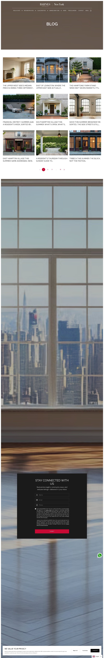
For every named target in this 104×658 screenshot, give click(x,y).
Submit (52, 531)
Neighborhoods (29, 10)
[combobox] (97, 656)
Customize (85, 650)
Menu (87, 10)
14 (60, 169)
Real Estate (16, 10)
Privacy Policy (49, 510)
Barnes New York (54, 10)
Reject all (75, 650)
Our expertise (41, 10)
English (97, 656)
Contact (81, 10)
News (64, 10)
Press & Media (72, 10)
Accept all (95, 650)
